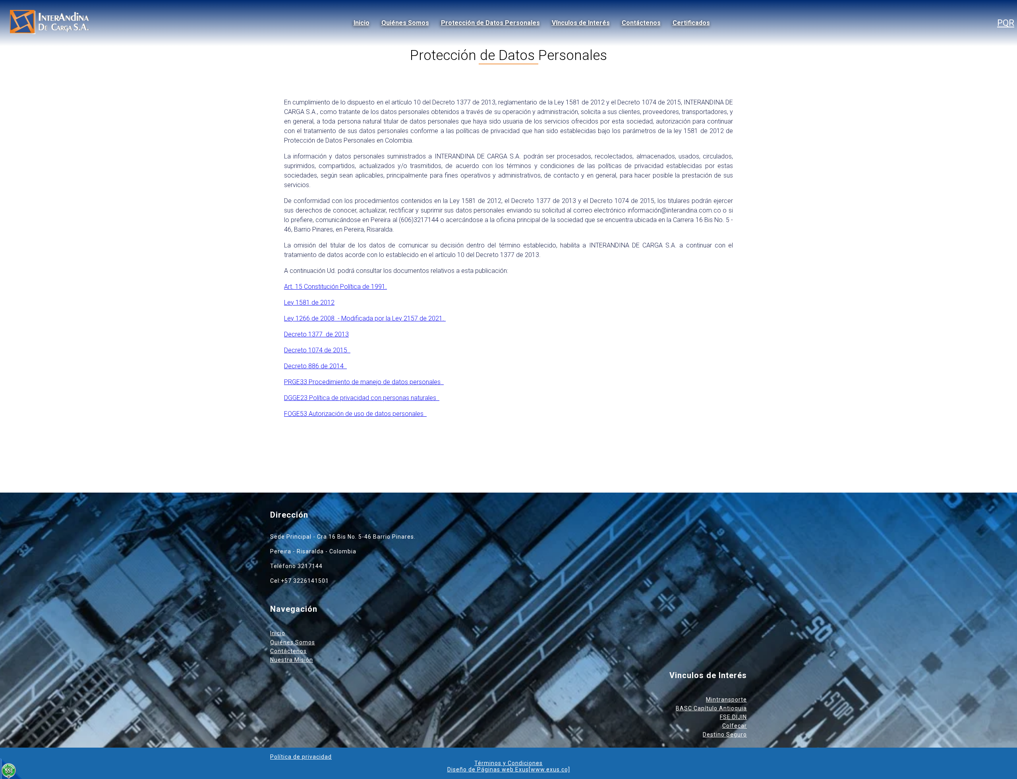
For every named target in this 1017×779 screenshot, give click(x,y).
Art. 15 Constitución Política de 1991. (335, 286)
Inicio (361, 23)
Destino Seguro (725, 734)
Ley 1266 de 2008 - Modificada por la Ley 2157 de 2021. (365, 318)
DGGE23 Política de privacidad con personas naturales (361, 398)
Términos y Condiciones (508, 763)
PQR (1005, 23)
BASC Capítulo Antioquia (711, 708)
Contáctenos (641, 23)
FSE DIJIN (733, 717)
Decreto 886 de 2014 (315, 366)
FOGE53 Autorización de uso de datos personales (355, 414)
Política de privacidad (301, 757)
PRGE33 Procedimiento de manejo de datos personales (364, 382)
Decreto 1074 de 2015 (317, 350)
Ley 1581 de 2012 (309, 302)
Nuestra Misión (291, 660)
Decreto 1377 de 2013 (316, 334)
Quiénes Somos (405, 23)
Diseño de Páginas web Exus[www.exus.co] (508, 769)
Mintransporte (726, 699)
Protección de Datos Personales (490, 23)
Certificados (691, 23)
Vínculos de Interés (581, 23)
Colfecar (734, 726)
